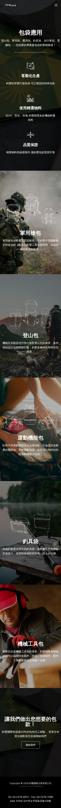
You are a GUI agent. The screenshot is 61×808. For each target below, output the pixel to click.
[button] (30, 744)
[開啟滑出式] (56, 5)
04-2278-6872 (20, 796)
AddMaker (38, 786)
